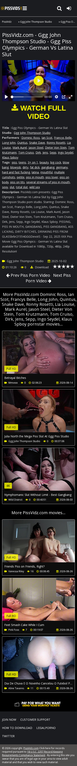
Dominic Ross (30, 138)
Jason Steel (36, 147)
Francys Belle (63, 138)
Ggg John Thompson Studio (36, 21)
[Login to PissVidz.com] (69, 8)
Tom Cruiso (26, 152)
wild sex (34, 187)
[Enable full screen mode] (70, 96)
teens (22, 162)
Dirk (38, 152)
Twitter (8, 736)
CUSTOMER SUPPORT (35, 720)
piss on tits (17, 182)
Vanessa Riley (16, 571)
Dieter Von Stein (56, 147)
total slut (22, 187)
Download (41, 267)
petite (20, 177)
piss (14, 162)
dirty (25, 167)
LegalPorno (46, 728)
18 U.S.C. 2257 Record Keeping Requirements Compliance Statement (32, 753)
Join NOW (9, 720)
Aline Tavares (16, 688)
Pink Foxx (13, 630)
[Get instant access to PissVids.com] (38, 707)
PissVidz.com (11, 8)
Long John (9, 143)
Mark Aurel (20, 147)
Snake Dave (37, 143)
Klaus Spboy (10, 157)
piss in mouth (35, 177)
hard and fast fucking (16, 172)
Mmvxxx (13, 382)
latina (35, 172)
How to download (17, 728)
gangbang (47, 167)
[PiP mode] (63, 96)
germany (62, 167)
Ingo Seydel (65, 152)
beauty (44, 162)
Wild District (15, 499)
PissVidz (6, 21)
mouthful (46, 172)
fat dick (35, 167)
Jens (45, 152)
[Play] (6, 96)
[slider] (27, 97)
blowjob (15, 167)
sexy (5, 187)
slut (12, 187)
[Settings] (56, 96)
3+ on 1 (33, 162)
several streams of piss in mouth (48, 182)
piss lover (52, 177)
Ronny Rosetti (56, 143)
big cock (55, 162)
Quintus (22, 143)
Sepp (53, 152)
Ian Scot (46, 138)
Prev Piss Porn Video (30, 275)
